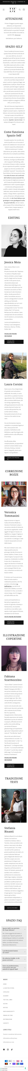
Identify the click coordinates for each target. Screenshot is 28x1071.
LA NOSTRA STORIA (8, 988)
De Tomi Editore (11, 1066)
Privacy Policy (4, 1068)
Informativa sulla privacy (10, 1038)
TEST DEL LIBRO (7, 1000)
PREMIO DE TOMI (8, 1015)
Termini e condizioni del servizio (12, 1034)
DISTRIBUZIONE (7, 1019)
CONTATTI (6, 1023)
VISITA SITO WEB (12, 908)
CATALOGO (6, 992)
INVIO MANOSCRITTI (9, 1011)
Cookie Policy (4, 1070)
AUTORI (5, 1003)
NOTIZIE (5, 1007)
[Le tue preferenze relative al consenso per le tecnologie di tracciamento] (25, 1068)
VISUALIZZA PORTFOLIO (10, 341)
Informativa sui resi (8, 1042)
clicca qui (18, 35)
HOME (5, 984)
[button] (4, 10)
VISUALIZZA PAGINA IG (13, 458)
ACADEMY (6, 996)
